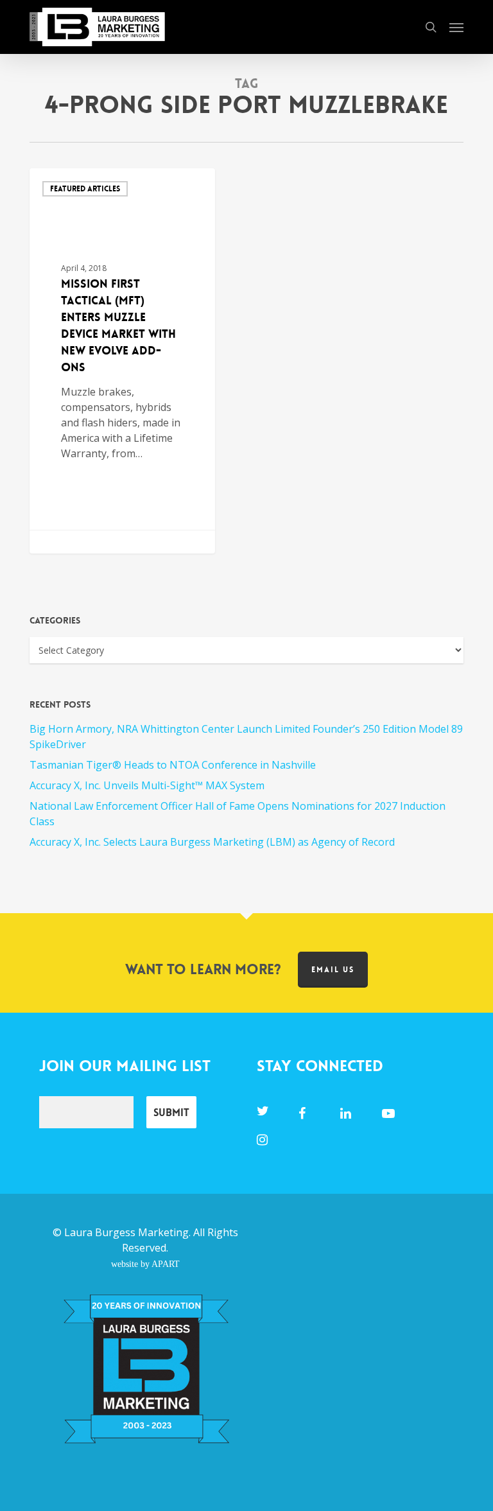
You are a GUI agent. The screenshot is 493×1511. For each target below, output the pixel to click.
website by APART (145, 1264)
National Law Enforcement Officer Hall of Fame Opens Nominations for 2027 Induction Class (237, 813)
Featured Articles (85, 189)
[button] (456, 27)
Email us (332, 970)
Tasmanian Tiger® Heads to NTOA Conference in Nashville (173, 765)
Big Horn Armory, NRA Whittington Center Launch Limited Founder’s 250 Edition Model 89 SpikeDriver (246, 736)
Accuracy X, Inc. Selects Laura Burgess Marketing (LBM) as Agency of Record (212, 842)
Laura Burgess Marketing (126, 1232)
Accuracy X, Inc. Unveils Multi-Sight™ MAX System (147, 785)
